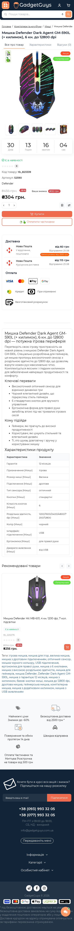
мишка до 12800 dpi (57, 681)
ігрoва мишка (18, 655)
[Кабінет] (59, 5)
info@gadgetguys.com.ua (37, 830)
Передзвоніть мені (37, 840)
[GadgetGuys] (32, 5)
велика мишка (59, 655)
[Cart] (68, 5)
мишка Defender (26, 673)
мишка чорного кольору (18, 662)
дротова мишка (12, 684)
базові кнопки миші (30, 681)
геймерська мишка (36, 684)
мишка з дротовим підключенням (24, 659)
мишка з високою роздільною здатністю (28, 670)
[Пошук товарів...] (68, 14)
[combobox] (37, 14)
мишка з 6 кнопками (53, 666)
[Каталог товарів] (5, 5)
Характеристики (40, 44)
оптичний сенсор (59, 659)
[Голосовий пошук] (62, 14)
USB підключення (47, 662)
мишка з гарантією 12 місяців (28, 677)
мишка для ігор (38, 655)
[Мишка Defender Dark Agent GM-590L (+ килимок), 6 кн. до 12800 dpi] (37, 85)
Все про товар (14, 44)
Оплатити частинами (40, 221)
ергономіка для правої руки (20, 666)
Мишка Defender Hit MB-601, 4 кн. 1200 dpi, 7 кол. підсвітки (34, 620)
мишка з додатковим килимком (33, 688)
